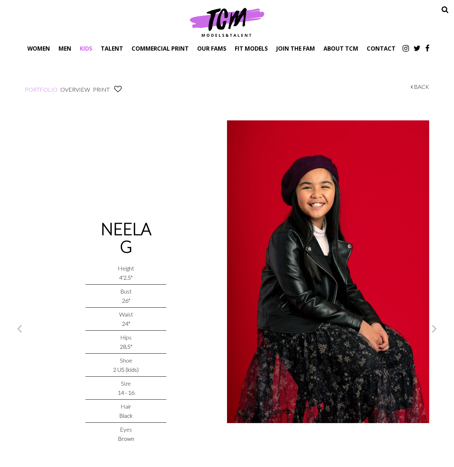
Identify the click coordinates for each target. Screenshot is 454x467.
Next (434, 328)
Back (421, 86)
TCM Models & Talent (227, 22)
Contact (381, 48)
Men (65, 48)
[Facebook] (427, 48)
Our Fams (211, 48)
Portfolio (41, 89)
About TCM (340, 48)
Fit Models (251, 48)
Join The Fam (295, 48)
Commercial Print (160, 48)
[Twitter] (417, 48)
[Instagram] (406, 48)
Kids (86, 48)
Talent (112, 48)
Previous (19, 328)
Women (38, 48)
